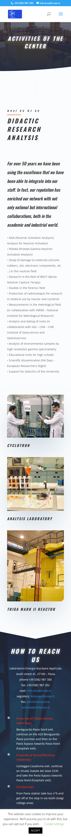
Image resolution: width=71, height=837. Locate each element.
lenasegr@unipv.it (43, 696)
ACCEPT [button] (35, 830)
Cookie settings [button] (54, 824)
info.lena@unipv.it (39, 691)
